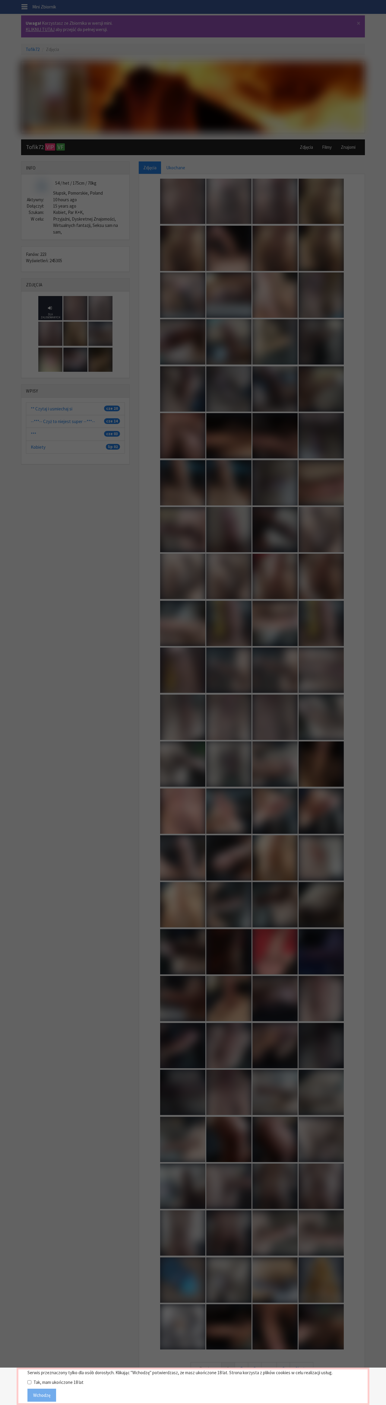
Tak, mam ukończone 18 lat (58, 1382)
